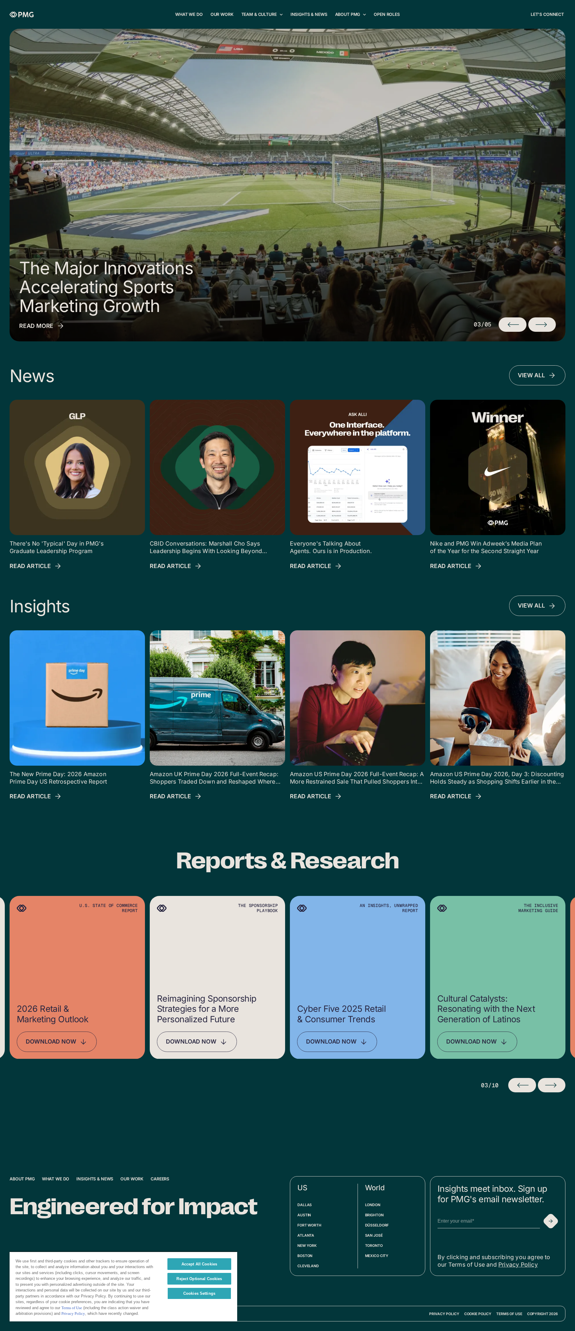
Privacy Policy (518, 1264)
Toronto (374, 1245)
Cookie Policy (477, 1314)
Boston (304, 1255)
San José (374, 1235)
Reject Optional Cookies (199, 1279)
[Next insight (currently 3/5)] (542, 324)
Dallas (304, 1205)
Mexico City (377, 1255)
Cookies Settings (199, 1293)
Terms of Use (509, 1314)
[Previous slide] (522, 1085)
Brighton (374, 1215)
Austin (304, 1215)
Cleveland (308, 1266)
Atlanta (305, 1235)
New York (307, 1245)
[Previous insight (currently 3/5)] (512, 324)
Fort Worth (309, 1225)
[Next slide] (551, 1085)
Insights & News (94, 1178)
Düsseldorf (377, 1225)
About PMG (22, 1178)
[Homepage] (22, 14)
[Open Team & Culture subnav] (281, 14)
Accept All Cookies (199, 1264)
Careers (160, 1178)
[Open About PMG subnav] (364, 14)
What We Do (55, 1178)
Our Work (131, 1178)
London (372, 1205)
